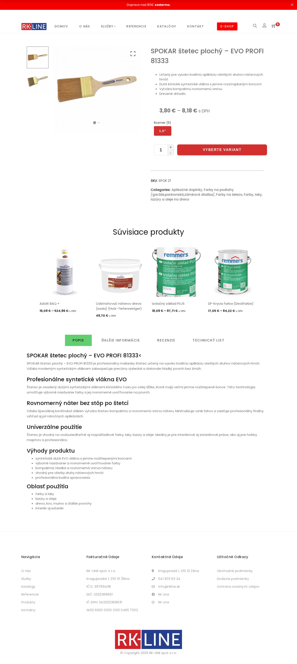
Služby (107, 26)
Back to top (288, 652)
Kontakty (28, 610)
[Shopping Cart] (274, 26)
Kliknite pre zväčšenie (132, 53)
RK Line (163, 594)
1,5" (162, 131)
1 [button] (94, 122)
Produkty (28, 602)
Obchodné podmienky (235, 571)
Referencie (136, 26)
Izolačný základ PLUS (168, 303)
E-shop (227, 26)
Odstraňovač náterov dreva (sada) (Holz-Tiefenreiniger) (119, 306)
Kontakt (195, 26)
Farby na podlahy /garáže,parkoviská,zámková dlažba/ (192, 192)
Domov (61, 26)
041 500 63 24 (169, 579)
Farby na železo (229, 194)
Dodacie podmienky (233, 579)
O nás (84, 26)
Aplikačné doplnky (187, 189)
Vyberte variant (222, 150)
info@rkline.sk (169, 586)
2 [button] (98, 122)
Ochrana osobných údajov (238, 586)
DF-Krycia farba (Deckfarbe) (231, 303)
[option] (64, 280)
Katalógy (166, 26)
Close (292, 5)
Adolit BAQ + (50, 303)
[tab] (78, 340)
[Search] (255, 26)
